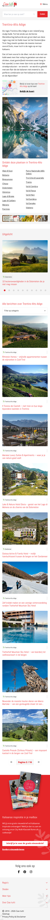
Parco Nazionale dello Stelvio (35, 172)
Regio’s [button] (5, 882)
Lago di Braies (10, 100)
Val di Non (30, 195)
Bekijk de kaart (27, 91)
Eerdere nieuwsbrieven (13, 849)
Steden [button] (5, 889)
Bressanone (7, 179)
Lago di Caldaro (9, 200)
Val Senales (31, 203)
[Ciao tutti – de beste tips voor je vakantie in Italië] (9, 4)
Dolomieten (7, 188)
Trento (29, 182)
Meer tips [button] (6, 895)
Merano (5, 205)
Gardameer (8, 549)
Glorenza (6, 192)
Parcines (6, 209)
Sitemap (6, 914)
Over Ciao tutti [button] (8, 902)
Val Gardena (31, 199)
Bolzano (5, 175)
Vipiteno (29, 207)
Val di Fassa (31, 190)
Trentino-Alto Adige (10, 352)
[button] (4, 290)
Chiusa (5, 183)
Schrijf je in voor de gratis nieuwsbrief (25, 843)
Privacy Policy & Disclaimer (14, 916)
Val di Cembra (32, 186)
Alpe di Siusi (7, 171)
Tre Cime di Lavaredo (35, 178)
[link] (11, 762)
